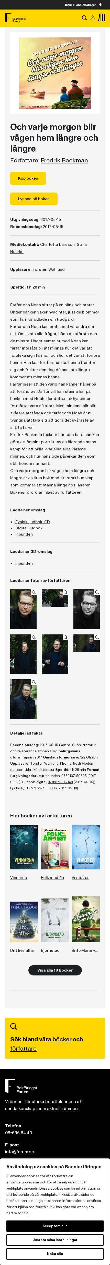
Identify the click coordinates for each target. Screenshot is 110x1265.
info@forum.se (19, 1152)
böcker (61, 1039)
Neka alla (55, 1253)
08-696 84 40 (18, 1133)
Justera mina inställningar (55, 1239)
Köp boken (28, 178)
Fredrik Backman (64, 160)
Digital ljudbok (28, 528)
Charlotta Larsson (57, 244)
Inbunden (24, 534)
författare (23, 1048)
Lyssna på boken (34, 199)
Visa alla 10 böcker (55, 970)
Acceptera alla (55, 1226)
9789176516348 (60, 782)
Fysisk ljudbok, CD (32, 522)
